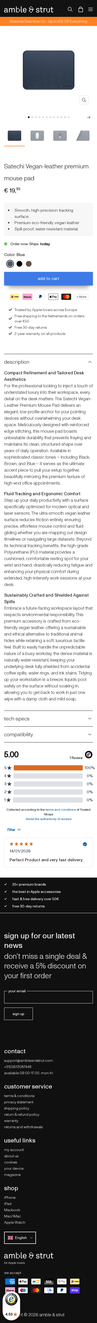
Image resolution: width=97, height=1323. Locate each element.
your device (14, 1168)
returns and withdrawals (23, 1127)
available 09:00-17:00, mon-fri (28, 1073)
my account (14, 1150)
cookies (10, 1162)
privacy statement (18, 1102)
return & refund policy (21, 1114)
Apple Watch (14, 1222)
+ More (81, 297)
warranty (11, 1121)
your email (17, 991)
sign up (18, 1014)
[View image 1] (14, 136)
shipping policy (16, 1108)
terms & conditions (19, 1096)
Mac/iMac (12, 1216)
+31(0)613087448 (18, 1067)
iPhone (10, 1197)
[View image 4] (82, 136)
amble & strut (51, 1314)
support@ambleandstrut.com (28, 1060)
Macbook (12, 1210)
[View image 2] (37, 136)
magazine (12, 1175)
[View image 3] (60, 136)
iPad (7, 1204)
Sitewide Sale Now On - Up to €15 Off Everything (48, 21)
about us (11, 1156)
